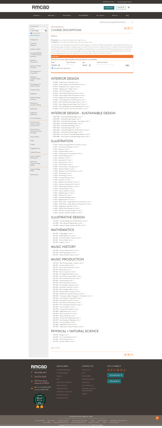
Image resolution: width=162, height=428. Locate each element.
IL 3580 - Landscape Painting (61, 178)
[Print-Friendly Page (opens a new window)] (128, 28)
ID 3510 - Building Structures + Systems (64, 87)
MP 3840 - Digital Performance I (62, 311)
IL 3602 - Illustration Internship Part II (63, 184)
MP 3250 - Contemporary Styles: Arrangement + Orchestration (70, 296)
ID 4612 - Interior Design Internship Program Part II (67, 104)
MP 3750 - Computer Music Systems (63, 309)
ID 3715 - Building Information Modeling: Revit (65, 98)
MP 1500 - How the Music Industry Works (64, 276)
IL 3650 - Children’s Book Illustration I (63, 186)
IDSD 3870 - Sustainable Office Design (64, 126)
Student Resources (35, 152)
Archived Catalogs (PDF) (35, 170)
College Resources (35, 148)
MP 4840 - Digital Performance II (62, 324)
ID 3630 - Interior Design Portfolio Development (66, 95)
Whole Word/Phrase (36, 33)
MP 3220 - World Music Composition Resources (66, 294)
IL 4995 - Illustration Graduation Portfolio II (65, 213)
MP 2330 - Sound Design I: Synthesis (63, 285)
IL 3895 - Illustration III (59, 195)
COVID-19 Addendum (33, 44)
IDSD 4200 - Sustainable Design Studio (64, 128)
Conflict (32, 144)
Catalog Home (34, 40)
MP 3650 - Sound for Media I (61, 307)
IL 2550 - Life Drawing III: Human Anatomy (65, 153)
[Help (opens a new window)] (131, 28)
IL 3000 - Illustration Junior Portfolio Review (65, 171)
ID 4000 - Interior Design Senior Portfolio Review (66, 100)
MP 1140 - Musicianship (59, 270)
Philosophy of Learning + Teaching (35, 104)
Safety (32, 141)
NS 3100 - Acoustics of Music (61, 341)
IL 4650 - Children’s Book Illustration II (63, 208)
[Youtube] (118, 370)
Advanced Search (35, 35)
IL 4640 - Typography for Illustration (63, 206)
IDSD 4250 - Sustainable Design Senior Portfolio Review (68, 130)
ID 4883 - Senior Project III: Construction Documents (67, 109)
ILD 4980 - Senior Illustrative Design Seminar (65, 223)
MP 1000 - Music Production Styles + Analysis (65, 263)
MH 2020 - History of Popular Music (63, 250)
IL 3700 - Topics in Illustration (61, 191)
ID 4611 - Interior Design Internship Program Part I (66, 102)
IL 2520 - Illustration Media (60, 151)
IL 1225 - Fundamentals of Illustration (63, 147)
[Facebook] (108, 370)
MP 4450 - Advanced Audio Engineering (64, 318)
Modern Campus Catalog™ (97, 425)
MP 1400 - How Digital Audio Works (63, 274)
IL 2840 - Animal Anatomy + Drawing (63, 167)
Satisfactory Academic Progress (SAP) (35, 78)
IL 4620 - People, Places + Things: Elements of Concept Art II (69, 204)
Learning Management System (125, 2)
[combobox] (116, 22)
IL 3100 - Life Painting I (59, 173)
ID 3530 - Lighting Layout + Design (62, 89)
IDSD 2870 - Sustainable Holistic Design (64, 119)
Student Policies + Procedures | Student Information (36, 131)
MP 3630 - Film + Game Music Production (64, 305)
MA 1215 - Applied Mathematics (61, 236)
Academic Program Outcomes (35, 98)
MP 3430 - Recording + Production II (63, 300)
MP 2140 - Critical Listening (60, 281)
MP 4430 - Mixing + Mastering (61, 316)
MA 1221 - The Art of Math (60, 240)
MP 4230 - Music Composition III (62, 313)
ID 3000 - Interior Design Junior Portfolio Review (66, 84)
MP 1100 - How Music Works (61, 265)
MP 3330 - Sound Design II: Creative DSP (64, 298)
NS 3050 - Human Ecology (60, 339)
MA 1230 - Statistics (58, 242)
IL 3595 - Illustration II (59, 180)
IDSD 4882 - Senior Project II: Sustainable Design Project (68, 137)
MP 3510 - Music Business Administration (64, 303)
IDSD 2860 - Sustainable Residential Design (65, 117)
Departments (33, 109)
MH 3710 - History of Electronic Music (63, 255)
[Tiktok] (124, 370)
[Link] (40, 8)
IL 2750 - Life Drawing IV (60, 164)
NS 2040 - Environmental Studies (62, 337)
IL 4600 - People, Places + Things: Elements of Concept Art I (69, 202)
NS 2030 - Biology (58, 335)
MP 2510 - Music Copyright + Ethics (63, 289)
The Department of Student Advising (35, 85)
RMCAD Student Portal (108, 2)
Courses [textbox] (32, 28)
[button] (128, 7)
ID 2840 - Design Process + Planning (63, 82)
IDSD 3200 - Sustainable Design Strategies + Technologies (68, 121)
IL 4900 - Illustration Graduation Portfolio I (65, 211)
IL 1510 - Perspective (58, 149)
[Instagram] (115, 370)
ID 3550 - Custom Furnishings (61, 91)
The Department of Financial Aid (35, 72)
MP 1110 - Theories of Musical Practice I (63, 267)
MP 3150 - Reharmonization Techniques (64, 292)
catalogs (62, 425)
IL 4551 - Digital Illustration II (61, 200)
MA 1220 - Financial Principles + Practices (64, 238)
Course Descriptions (35, 118)
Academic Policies (35, 90)
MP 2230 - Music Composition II (62, 283)
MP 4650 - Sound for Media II (61, 322)
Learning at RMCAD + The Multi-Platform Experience (36, 54)
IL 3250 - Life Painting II (60, 175)
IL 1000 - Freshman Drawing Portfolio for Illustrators (67, 145)
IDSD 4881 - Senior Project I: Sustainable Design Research (69, 134)
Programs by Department (33, 113)
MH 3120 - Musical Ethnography (62, 253)
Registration (33, 94)
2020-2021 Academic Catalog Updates (35, 163)
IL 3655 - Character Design (60, 189)
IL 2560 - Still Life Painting (60, 156)
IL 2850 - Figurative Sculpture (61, 169)
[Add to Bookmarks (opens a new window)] (125, 28)
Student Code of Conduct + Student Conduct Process (35, 124)
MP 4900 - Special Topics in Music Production (65, 327)
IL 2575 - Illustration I (59, 158)
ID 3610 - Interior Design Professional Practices (66, 93)
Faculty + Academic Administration (35, 157)
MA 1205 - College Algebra (60, 233)
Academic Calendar (35, 49)
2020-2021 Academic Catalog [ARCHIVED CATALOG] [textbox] (112, 22)
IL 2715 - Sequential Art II (60, 162)
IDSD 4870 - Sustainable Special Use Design (65, 132)
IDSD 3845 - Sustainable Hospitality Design (65, 123)
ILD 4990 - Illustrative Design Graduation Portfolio (66, 225)
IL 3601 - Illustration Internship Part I (63, 182)
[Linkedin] (121, 370)
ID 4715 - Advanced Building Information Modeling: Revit (68, 106)
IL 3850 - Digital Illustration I (61, 193)
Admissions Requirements (34, 61)
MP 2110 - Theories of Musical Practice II (64, 278)
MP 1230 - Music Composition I (61, 272)
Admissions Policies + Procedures (36, 67)
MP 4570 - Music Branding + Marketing (64, 320)
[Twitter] (111, 370)
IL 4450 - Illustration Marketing (61, 197)
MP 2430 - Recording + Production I (63, 287)
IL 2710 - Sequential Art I (60, 160)
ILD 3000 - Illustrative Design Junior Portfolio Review (67, 221)
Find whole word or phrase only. (61, 68)
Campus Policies (34, 137)
